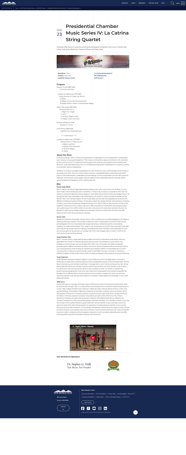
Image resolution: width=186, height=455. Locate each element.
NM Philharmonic (100, 75)
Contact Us (63, 408)
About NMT (131, 393)
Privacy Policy (112, 393)
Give (163, 3)
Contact (125, 3)
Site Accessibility (122, 393)
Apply (133, 3)
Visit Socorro (98, 78)
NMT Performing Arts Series (27, 8)
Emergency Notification (87, 397)
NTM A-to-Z (126, 397)
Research (142, 3)
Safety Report (100, 397)
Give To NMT (87, 402)
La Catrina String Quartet (103, 73)
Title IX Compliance (101, 393)
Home (17, 8)
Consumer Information (87, 393)
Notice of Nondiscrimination (113, 397)
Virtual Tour (153, 3)
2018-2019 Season (41, 8)
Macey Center (70, 78)
